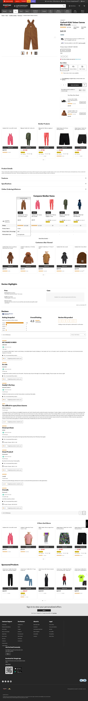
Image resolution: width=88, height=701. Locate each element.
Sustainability (35, 633)
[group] (28, 152)
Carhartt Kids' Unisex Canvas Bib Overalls (72, 23)
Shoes (21, 11)
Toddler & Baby (13, 15)
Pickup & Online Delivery (6, 626)
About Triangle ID (36, 631)
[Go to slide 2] (27, 53)
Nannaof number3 (6, 387)
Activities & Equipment (35, 11)
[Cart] (84, 6)
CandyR (4, 476)
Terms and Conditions (53, 626)
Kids (16, 11)
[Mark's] (29, 1)
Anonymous (5, 454)
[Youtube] (11, 681)
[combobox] (79, 334)
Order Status (73, 5)
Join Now (55, 613)
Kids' (7, 15)
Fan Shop (51, 11)
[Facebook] (3, 681)
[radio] (65, 50)
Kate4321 (4, 366)
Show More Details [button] (43, 238)
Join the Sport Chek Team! (38, 629)
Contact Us (4, 640)
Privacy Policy (51, 624)
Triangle (19, 629)
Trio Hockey (20, 638)
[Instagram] (8, 681)
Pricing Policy (51, 633)
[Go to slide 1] (22, 53)
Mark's (19, 626)
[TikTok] (5, 681)
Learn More (8, 664)
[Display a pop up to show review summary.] (84, 271)
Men (10, 11)
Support (63, 1)
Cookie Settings (4, 645)
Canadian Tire (20, 624)
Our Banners (20, 640)
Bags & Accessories (58, 11)
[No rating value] (48, 225)
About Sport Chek (36, 624)
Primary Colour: (64, 46)
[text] (10, 152)
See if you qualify (82, 43)
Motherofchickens (6, 408)
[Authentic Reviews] (7, 314)
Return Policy (51, 636)
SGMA (3, 430)
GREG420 (4, 344)
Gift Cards (4, 638)
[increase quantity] (66, 85)
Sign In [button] (83, 1)
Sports (27, 11)
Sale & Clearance (67, 11)
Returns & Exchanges (5, 631)
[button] (64, 6)
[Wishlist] (79, 6)
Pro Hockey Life (20, 633)
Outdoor (44, 11)
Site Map (50, 629)
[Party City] (33, 1)
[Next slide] (86, 133)
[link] (66, 27)
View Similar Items (83, 27)
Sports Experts (20, 636)
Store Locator (4, 636)
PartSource (20, 631)
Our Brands (35, 626)
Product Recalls (4, 643)
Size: (61, 53)
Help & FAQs (4, 633)
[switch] (4, 221)
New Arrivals (75, 11)
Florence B (4, 492)
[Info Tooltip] (65, 80)
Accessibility (51, 631)
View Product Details (76, 27)
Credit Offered (49, 1)
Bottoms (20, 15)
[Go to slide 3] (31, 53)
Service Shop (4, 629)
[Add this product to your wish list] (84, 85)
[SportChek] (24, 1)
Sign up (8, 653)
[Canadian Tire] (17, 1)
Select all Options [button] (75, 85)
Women (4, 11)
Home (3, 15)
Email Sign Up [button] (57, 1)
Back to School (82, 11)
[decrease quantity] (61, 85)
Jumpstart (35, 636)
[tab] (64, 68)
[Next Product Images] (55, 37)
